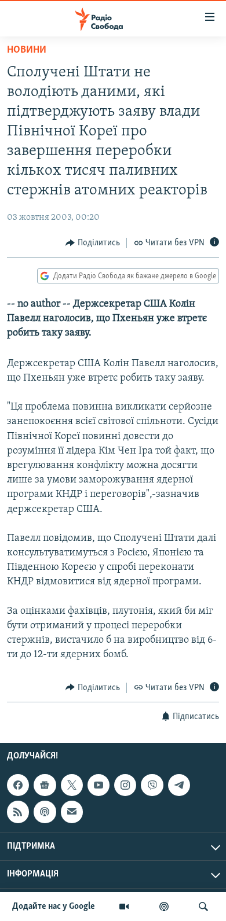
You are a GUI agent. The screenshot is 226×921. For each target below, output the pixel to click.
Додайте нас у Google (53, 906)
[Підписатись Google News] (45, 785)
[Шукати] (203, 906)
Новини (26, 50)
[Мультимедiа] (124, 906)
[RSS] (18, 812)
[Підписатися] (72, 812)
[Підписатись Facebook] (18, 785)
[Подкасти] (164, 906)
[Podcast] (45, 812)
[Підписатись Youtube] (99, 785)
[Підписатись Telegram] (179, 785)
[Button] (92, 242)
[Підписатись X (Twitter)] (72, 785)
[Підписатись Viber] (152, 785)
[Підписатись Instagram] (125, 785)
